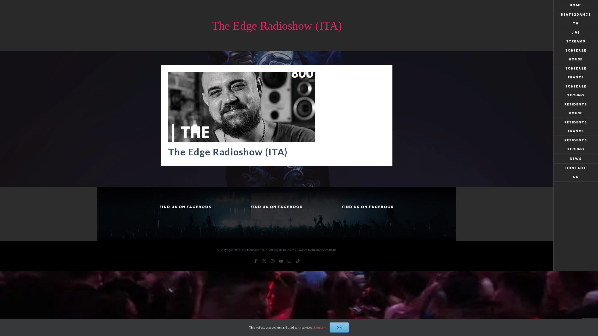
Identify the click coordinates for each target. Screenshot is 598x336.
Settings (318, 327)
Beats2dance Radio (324, 250)
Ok (339, 327)
